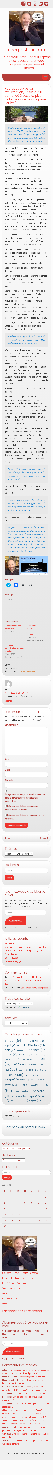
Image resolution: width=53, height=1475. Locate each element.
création (9, 1059)
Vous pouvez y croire (11, 1288)
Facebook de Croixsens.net (22, 1311)
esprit (35, 1064)
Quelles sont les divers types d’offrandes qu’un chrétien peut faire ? (25, 1388)
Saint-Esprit (31, 1096)
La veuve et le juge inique (16, 961)
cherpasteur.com (26, 49)
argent (10, 1045)
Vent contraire (11, 943)
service (13, 1101)
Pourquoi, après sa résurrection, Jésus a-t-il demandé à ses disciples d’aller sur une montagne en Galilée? (26, 95)
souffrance (24, 1100)
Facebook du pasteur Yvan (25, 1127)
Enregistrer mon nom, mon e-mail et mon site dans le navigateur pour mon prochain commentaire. (25, 798)
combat (11, 1054)
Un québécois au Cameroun (14, 1283)
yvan (4, 1433)
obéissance (30, 671)
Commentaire (11, 724)
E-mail (7, 769)
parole (22, 1085)
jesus (15, 1075)
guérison (34, 1069)
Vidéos (5, 1303)
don (15, 1064)
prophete (18, 1091)
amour (13, 1040)
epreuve (25, 1064)
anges (38, 1041)
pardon (11, 1085)
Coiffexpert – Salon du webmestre (17, 1278)
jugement (37, 1075)
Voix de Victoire (9, 1293)
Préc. (8, 838)
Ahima (4, 1410)
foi (24, 671)
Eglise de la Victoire (11, 1298)
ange (27, 1041)
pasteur (33, 1085)
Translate (25, 1007)
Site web (9, 780)
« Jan (4, 1233)
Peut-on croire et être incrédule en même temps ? (22, 1381)
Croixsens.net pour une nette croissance (20, 1272)
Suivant (43, 838)
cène (17, 1059)
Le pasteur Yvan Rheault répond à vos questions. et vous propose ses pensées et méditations (26, 62)
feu (42, 1064)
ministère (23, 1080)
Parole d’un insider (13, 954)
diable (34, 1059)
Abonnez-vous (15, 920)
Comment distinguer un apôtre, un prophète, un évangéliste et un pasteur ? (23, 1428)
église (36, 1100)
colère (38, 1050)
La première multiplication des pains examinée (14, 648)
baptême (37, 1045)
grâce (22, 1069)
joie (27, 1075)
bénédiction (23, 1050)
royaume (16, 1096)
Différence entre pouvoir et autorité (31, 1393)
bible (10, 1050)
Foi (18, 668)
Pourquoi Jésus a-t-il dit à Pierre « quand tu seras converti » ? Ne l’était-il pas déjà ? (25, 980)
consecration (38, 1054)
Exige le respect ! (12, 957)
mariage (11, 1079)
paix (41, 1080)
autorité (23, 1045)
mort (33, 1079)
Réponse (8, 700)
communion (24, 1054)
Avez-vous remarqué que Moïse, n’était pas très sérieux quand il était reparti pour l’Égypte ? (26, 949)
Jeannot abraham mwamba (14, 1420)
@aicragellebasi (39, 1453)
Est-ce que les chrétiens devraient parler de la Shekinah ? (23, 1422)
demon (25, 1059)
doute (19, 671)
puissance (29, 1091)
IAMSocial (11, 1453)
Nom (7, 759)
